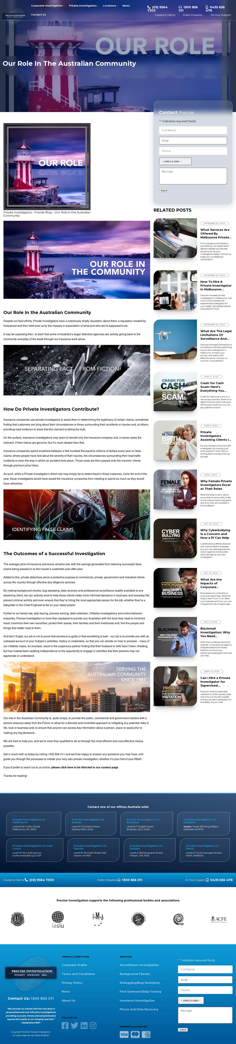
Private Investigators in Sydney (88, 821)
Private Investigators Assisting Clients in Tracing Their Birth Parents (215, 436)
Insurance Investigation (137, 1000)
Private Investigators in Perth (202, 847)
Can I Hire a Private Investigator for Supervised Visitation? (215, 681)
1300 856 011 (188, 8)
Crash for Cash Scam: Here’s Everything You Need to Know (212, 387)
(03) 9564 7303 (157, 8)
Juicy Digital (42, 1035)
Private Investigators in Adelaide (199, 821)
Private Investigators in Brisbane (143, 821)
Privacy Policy (72, 982)
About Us (68, 1000)
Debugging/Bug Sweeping (140, 982)
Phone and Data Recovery (139, 1009)
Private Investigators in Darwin (90, 847)
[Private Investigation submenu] (97, 5)
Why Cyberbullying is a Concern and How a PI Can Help (215, 533)
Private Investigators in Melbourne (28, 821)
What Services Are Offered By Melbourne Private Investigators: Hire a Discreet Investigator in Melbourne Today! (216, 233)
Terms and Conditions (78, 974)
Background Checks (135, 974)
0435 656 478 (215, 8)
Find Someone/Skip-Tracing (140, 991)
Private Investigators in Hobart (146, 847)
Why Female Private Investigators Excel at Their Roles (216, 484)
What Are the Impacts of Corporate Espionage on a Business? (212, 583)
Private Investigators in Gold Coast (32, 847)
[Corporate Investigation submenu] (64, 5)
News (66, 991)
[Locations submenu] (117, 5)
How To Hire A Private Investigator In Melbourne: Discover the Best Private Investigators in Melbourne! (216, 285)
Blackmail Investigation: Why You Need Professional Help (215, 632)
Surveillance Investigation (139, 965)
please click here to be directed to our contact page (84, 767)
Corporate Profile (74, 965)
